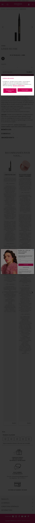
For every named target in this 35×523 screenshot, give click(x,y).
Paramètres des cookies (10, 90)
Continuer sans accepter (8, 78)
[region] (17, 85)
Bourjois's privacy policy (18, 85)
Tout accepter (24, 90)
